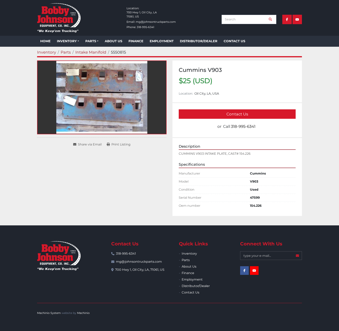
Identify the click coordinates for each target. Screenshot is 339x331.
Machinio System (49, 313)
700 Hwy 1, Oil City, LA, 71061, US (139, 270)
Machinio (83, 313)
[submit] (270, 19)
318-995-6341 (145, 27)
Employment (162, 41)
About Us (113, 41)
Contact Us (234, 41)
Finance (135, 41)
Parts (90, 41)
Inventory (67, 41)
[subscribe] (297, 256)
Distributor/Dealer (198, 41)
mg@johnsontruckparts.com (156, 22)
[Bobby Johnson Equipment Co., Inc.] (59, 256)
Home (45, 41)
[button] (68, 41)
